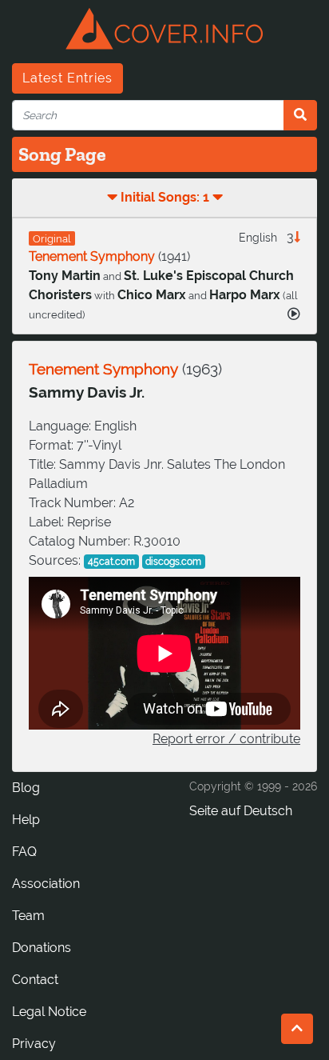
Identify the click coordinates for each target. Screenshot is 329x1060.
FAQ (24, 851)
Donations (41, 947)
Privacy (34, 1043)
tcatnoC (35, 979)
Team (28, 915)
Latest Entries (67, 78)
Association (46, 883)
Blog (26, 787)
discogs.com (173, 561)
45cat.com (111, 561)
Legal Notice (49, 1011)
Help (26, 819)
